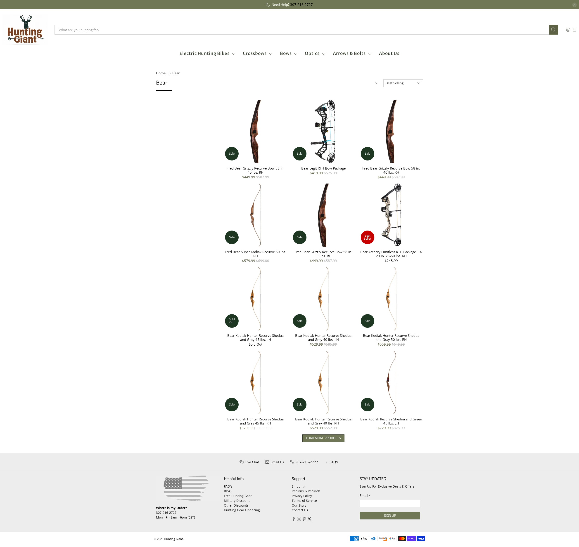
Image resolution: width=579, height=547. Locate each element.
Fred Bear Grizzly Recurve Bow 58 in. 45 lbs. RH (255, 170)
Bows (286, 53)
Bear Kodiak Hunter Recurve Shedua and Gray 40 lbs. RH (323, 421)
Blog (227, 491)
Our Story (299, 505)
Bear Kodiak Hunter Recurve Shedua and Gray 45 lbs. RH (255, 421)
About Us (389, 53)
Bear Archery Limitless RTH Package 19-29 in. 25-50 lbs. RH (391, 254)
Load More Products (323, 438)
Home (161, 73)
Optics (312, 53)
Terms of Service (304, 500)
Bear (176, 73)
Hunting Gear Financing (242, 510)
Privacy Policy (302, 496)
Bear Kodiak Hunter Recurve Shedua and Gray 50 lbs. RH (391, 337)
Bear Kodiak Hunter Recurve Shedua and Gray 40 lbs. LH (323, 337)
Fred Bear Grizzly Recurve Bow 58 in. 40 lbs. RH (391, 170)
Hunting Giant (173, 539)
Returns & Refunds (306, 491)
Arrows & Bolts (349, 53)
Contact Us (300, 510)
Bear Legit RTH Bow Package (323, 168)
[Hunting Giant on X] (309, 520)
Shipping (298, 486)
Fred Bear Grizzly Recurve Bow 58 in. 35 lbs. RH (323, 254)
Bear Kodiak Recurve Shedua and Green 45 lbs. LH (391, 421)
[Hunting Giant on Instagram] (299, 520)
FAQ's (228, 486)
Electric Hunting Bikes (205, 53)
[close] (574, 4)
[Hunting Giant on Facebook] (294, 520)
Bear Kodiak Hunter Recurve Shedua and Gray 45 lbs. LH (255, 337)
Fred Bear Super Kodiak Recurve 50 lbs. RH (255, 254)
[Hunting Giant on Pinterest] (304, 520)
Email (365, 495)
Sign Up (390, 515)
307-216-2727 (301, 4)
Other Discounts (236, 505)
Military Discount (237, 500)
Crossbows (255, 53)
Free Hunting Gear (238, 496)
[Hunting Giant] (25, 29)
